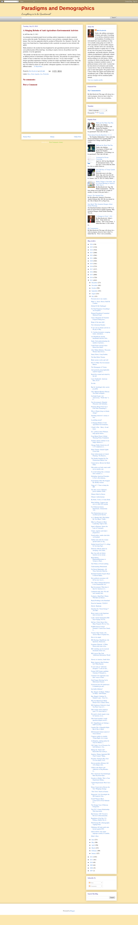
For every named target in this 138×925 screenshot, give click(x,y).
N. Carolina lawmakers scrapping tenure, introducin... (100, 333)
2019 (91, 264)
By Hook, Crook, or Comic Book (100, 500)
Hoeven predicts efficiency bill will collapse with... (100, 764)
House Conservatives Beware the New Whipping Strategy (100, 788)
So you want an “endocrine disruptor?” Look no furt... (99, 667)
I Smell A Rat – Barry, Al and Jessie (99, 428)
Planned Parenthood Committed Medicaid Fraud (100, 314)
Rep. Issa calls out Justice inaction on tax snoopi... (98, 554)
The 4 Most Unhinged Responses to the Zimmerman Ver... (100, 583)
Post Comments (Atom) (56, 142)
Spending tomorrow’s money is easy (100, 416)
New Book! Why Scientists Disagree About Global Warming (100, 205)
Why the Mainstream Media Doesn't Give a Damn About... (100, 701)
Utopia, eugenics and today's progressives (99, 531)
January (94, 853)
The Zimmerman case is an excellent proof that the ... (99, 514)
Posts (91, 883)
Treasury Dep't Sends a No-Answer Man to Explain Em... (100, 633)
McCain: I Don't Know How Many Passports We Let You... (100, 623)
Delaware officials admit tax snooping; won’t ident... (99, 549)
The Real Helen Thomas (98, 357)
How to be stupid (96, 637)
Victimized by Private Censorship (102, 158)
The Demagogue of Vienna (99, 367)
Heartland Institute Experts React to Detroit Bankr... (100, 574)
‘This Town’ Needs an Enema (99, 791)
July (93, 296)
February (94, 851)
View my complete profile (95, 80)
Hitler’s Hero (95, 836)
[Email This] (53, 71)
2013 (91, 280)
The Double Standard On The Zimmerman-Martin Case (99, 459)
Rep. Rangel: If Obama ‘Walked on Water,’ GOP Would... (100, 692)
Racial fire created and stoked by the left (100, 375)
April (93, 845)
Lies (41, 74)
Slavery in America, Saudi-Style (100, 659)
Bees (29, 74)
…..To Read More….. (38, 66)
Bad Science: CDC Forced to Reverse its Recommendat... (100, 815)
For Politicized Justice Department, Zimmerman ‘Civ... (99, 508)
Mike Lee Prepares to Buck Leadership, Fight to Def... (99, 523)
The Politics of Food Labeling (99, 564)
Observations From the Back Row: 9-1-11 (100, 135)
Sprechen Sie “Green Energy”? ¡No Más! (100, 609)
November (95, 285)
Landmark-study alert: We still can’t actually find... (100, 592)
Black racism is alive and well (99, 360)
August (94, 294)
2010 (91, 862)
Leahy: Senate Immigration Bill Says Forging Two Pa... (100, 618)
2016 (91, 272)
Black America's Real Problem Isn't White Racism (100, 663)
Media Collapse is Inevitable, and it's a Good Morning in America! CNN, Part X (105, 183)
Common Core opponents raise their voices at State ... (100, 676)
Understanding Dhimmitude (99, 566)
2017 (91, 269)
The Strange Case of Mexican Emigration (99, 806)
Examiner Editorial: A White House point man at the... (99, 645)
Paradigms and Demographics (57, 8)
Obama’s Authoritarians (98, 497)
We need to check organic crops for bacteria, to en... (100, 715)
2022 (91, 255)
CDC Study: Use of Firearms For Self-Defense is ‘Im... (100, 746)
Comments (93, 886)
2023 (91, 252)
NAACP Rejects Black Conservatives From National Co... (100, 800)
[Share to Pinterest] (61, 71)
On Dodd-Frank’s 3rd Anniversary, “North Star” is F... (100, 397)
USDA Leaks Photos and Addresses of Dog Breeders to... (99, 769)
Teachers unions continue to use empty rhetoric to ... (100, 441)
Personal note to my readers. (99, 299)
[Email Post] (49, 71)
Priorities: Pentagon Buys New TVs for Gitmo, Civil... (100, 759)
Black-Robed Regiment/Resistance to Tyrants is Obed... (98, 559)
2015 (91, 275)
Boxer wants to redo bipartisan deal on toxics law (100, 614)
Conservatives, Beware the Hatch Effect (100, 464)
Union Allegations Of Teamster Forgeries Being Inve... (100, 318)
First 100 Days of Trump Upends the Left (105, 170)
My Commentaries (94, 90)
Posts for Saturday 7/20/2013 (99, 603)
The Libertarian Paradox (98, 325)
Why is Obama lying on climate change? (100, 412)
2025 (91, 247)
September (95, 291)
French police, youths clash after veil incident (100, 536)
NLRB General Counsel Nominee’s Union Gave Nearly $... (100, 628)
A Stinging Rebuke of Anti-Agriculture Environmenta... (100, 423)
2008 (91, 868)
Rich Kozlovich (101, 30)
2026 (91, 244)
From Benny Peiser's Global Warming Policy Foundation (100, 437)
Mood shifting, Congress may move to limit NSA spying (99, 503)
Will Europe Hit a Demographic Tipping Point (100, 823)
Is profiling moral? (96, 420)
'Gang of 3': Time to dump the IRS (100, 486)
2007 (91, 871)
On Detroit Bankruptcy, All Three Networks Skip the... (99, 570)
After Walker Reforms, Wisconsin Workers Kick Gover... (100, 351)
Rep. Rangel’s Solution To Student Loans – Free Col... (100, 697)
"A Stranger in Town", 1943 (104, 216)
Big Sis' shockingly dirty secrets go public (100, 388)
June (93, 840)
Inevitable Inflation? (97, 689)
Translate (101, 113)
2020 (91, 261)
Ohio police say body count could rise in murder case (100, 468)
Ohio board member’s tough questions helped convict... (99, 719)
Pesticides (46, 74)
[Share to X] (57, 71)
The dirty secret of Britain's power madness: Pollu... (99, 490)
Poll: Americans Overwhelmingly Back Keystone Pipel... (100, 774)
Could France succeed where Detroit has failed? (99, 346)
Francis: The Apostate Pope (95, 195)
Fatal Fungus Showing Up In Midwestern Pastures (99, 681)
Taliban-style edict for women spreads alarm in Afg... (99, 540)
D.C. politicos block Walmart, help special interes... (99, 432)
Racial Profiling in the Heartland (100, 600)
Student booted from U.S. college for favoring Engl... (100, 545)
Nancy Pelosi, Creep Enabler (99, 354)
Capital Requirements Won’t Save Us (100, 783)
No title (93, 383)
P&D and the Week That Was (104, 145)
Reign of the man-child (97, 322)
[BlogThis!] (55, 71)
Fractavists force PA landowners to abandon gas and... (100, 685)
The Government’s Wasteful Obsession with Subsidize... (99, 403)
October (94, 288)
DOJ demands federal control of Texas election (100, 732)
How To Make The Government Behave (100, 363)
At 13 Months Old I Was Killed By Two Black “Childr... (100, 518)
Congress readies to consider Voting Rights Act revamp (99, 737)
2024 (91, 250)
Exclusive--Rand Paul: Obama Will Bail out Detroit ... (99, 597)
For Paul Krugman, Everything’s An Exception (100, 309)
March (94, 848)
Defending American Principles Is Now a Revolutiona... (100, 477)
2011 (91, 860)
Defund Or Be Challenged (98, 306)
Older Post (77, 136)
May (93, 842)
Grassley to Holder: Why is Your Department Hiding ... (100, 779)
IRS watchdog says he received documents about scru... (100, 649)
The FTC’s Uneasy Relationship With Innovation (100, 810)
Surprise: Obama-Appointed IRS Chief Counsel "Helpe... (100, 755)
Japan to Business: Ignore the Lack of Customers (99, 527)
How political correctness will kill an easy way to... (99, 579)
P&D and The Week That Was (104, 123)
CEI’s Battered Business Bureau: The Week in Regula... (100, 392)
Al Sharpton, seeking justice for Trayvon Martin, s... (100, 741)
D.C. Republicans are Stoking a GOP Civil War (100, 724)
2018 (91, 266)
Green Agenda (35, 74)
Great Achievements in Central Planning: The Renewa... (100, 455)
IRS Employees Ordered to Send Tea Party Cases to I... (100, 706)
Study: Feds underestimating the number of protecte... (100, 342)
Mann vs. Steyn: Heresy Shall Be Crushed (100, 302)
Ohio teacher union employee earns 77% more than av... (99, 710)
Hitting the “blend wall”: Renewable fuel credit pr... (99, 750)
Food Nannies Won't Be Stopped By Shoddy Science (100, 481)
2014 (91, 277)
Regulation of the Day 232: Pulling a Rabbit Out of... (99, 819)
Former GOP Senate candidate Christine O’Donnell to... (100, 672)
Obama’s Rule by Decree (98, 494)
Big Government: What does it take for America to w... (100, 588)
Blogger (72, 911)
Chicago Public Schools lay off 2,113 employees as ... (100, 446)
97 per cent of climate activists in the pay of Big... (100, 328)
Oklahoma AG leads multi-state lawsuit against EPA (100, 828)
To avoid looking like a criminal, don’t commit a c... (100, 472)
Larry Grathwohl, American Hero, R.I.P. (99, 380)
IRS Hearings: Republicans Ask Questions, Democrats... (100, 641)
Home (52, 136)
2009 (91, 865)
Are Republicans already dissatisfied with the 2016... (99, 337)
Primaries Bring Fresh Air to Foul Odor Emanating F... (99, 407)
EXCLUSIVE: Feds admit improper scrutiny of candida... (100, 832)
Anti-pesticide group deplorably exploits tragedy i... (100, 371)
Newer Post (27, 136)
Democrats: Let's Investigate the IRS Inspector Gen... (100, 795)
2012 (91, 857)
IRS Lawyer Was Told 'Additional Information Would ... (100, 655)
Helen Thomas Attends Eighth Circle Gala (99, 450)
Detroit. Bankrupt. (96, 606)
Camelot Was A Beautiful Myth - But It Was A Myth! (100, 728)
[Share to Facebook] (59, 71)
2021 (91, 258)
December (95, 283)
